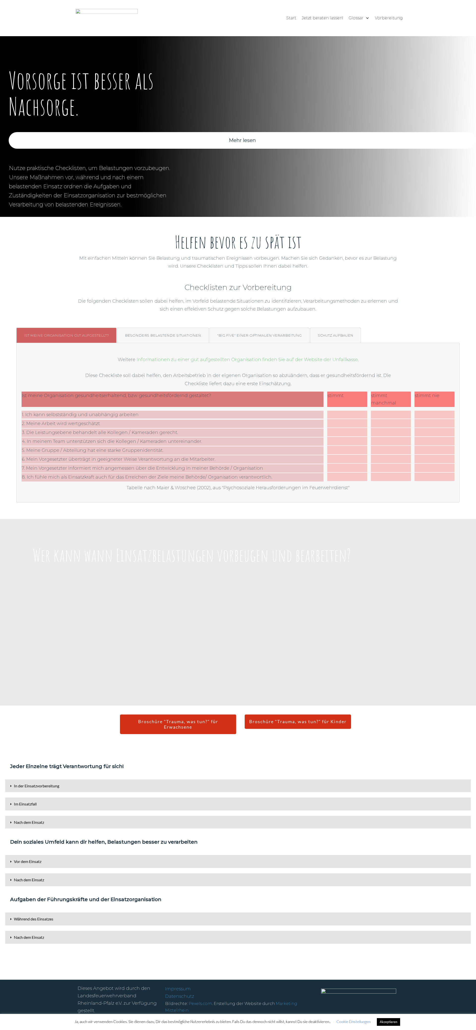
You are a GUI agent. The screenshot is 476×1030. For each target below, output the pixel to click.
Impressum (178, 989)
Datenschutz (179, 996)
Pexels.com (200, 1003)
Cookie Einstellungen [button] (353, 1021)
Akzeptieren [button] (388, 1022)
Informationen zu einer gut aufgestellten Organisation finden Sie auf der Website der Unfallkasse (247, 359)
